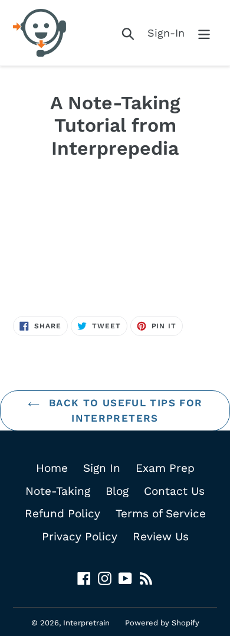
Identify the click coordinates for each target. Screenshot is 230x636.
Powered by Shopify (162, 622)
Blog (117, 491)
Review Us (161, 536)
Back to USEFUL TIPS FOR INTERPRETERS (124, 410)
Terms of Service (161, 513)
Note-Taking (57, 491)
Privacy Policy (79, 536)
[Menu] (204, 32)
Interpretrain (86, 622)
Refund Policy (62, 513)
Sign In (101, 468)
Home (52, 468)
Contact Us (174, 491)
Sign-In (166, 33)
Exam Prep (165, 468)
